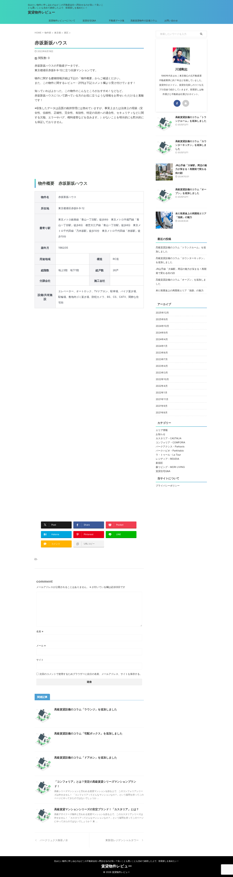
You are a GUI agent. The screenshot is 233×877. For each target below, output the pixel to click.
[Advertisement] (89, 152)
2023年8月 (162, 352)
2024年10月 (162, 325)
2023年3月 (162, 372)
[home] (185, 103)
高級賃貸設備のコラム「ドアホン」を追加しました (85, 757)
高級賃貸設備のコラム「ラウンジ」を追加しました (85, 709)
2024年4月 (162, 339)
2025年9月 (162, 319)
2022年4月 (162, 385)
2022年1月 (161, 392)
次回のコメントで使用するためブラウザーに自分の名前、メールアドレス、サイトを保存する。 (90, 673)
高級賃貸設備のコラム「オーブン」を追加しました (181, 281)
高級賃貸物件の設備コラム (143, 20)
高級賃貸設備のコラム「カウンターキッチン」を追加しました (190, 145)
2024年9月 (162, 332)
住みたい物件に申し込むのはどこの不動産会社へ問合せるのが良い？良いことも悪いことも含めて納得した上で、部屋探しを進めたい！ (116, 861)
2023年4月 (162, 365)
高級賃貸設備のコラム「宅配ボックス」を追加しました (88, 733)
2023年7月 (162, 359)
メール (41, 645)
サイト (39, 659)
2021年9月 (162, 405)
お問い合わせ (171, 20)
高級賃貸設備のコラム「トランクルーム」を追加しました (181, 249)
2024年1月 (162, 345)
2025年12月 (162, 312)
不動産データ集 (116, 20)
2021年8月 (162, 412)
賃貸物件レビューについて (62, 20)
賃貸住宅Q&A (89, 20)
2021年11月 (162, 399)
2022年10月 (162, 379)
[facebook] (177, 103)
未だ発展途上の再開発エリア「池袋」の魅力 (179, 290)
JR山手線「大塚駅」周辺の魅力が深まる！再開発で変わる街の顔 (191, 169)
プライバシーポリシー (168, 485)
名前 (39, 631)
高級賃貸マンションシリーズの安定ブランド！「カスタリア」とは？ (96, 809)
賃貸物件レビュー (41, 12)
